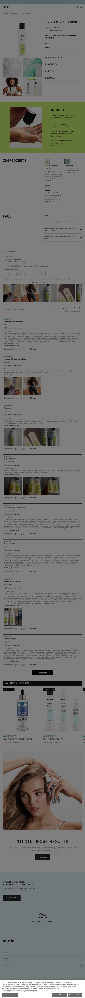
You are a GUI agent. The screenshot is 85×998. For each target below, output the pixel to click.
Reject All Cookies (75, 995)
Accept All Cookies (59, 995)
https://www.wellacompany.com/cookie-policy (22, 991)
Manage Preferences (10, 995)
